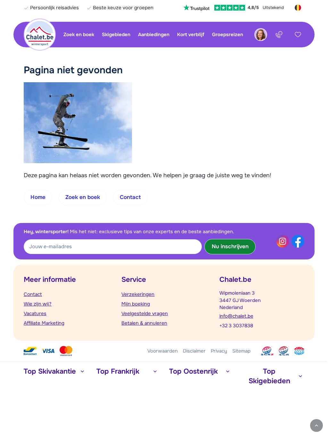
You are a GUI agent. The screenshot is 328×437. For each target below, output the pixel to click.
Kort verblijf (190, 34)
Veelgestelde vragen (144, 313)
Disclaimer (194, 351)
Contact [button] (130, 197)
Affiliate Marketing (44, 323)
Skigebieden (116, 34)
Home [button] (37, 197)
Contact (33, 294)
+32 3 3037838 (236, 325)
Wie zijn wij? (38, 304)
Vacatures (35, 313)
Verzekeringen (137, 294)
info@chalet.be (236, 316)
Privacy (219, 351)
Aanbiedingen (153, 34)
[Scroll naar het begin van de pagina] (316, 425)
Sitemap (241, 351)
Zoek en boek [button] (82, 197)
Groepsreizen (227, 34)
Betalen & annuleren (144, 323)
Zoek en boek (78, 34)
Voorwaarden (162, 351)
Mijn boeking (135, 304)
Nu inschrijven (230, 246)
